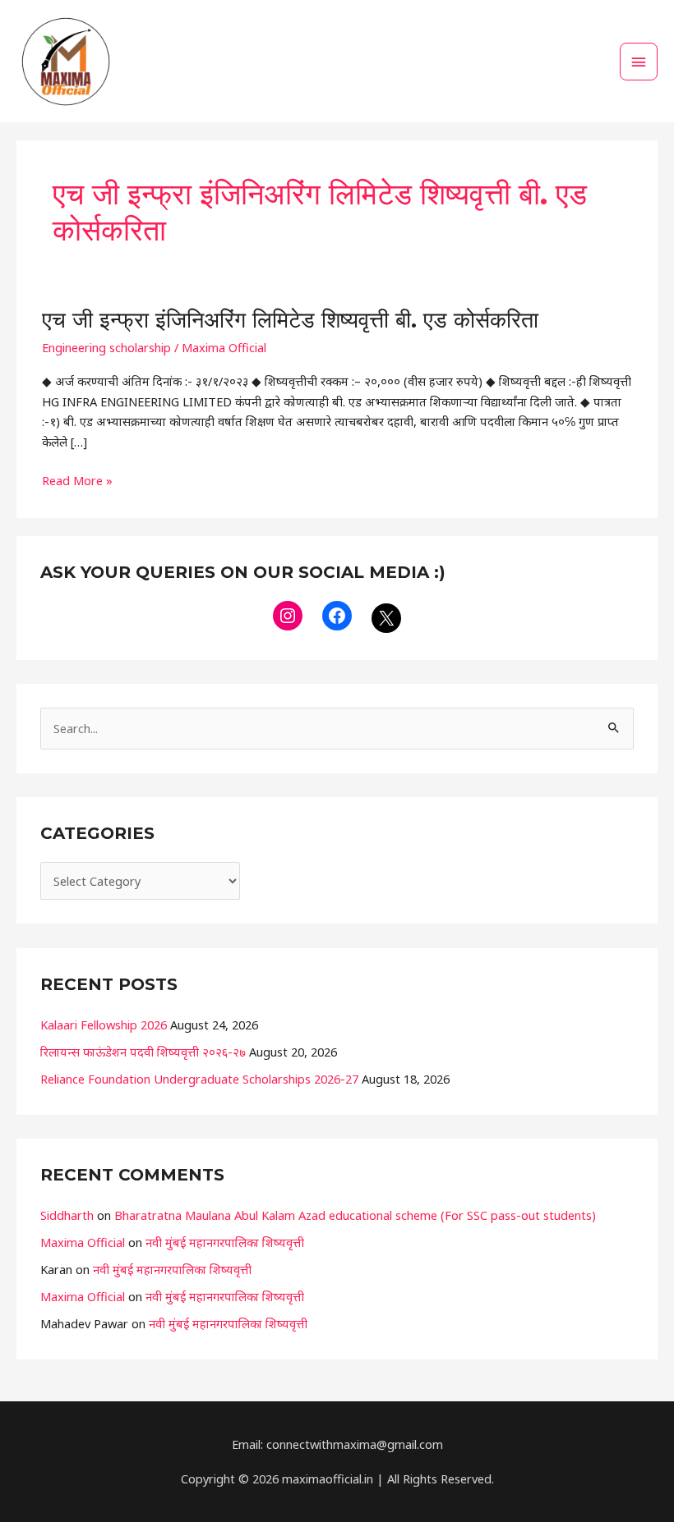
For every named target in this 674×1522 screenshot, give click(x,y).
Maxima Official (82, 1242)
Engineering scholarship (106, 347)
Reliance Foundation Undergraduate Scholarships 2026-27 (199, 1078)
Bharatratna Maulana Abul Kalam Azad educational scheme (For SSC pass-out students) (355, 1215)
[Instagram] (287, 615)
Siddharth (67, 1215)
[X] (386, 618)
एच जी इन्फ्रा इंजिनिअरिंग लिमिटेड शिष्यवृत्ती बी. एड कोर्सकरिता (290, 319)
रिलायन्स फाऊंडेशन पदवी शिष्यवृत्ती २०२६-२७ (143, 1051)
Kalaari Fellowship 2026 (103, 1024)
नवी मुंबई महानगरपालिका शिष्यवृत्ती (224, 1242)
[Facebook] (337, 615)
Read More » (77, 479)
